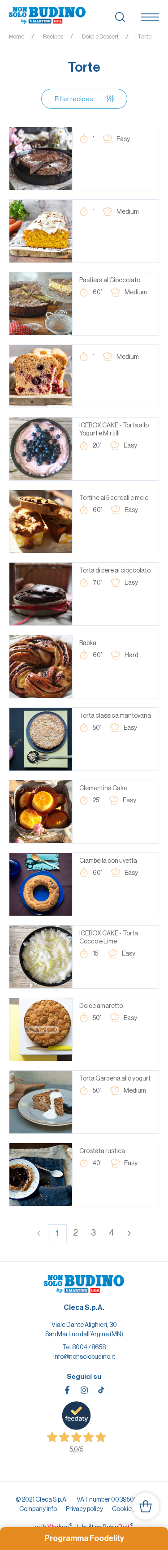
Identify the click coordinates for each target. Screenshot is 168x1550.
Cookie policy (130, 1508)
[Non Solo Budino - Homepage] (47, 15)
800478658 (89, 1347)
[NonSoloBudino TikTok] (101, 1390)
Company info (38, 1508)
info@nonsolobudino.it (84, 1356)
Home (16, 36)
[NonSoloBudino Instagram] (84, 1390)
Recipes (53, 36)
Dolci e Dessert (100, 36)
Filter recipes (74, 99)
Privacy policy (84, 1508)
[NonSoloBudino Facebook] (67, 1390)
